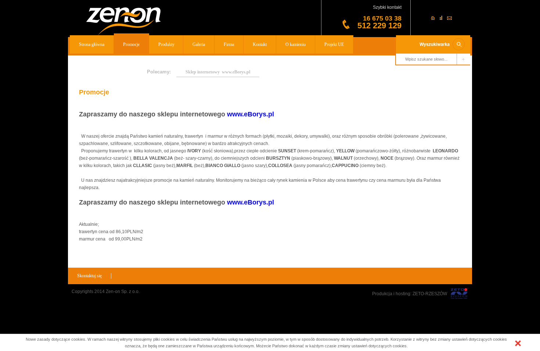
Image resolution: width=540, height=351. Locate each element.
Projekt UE (334, 44)
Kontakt (260, 44)
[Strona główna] (123, 21)
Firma (229, 44)
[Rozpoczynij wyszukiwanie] (463, 59)
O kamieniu (295, 44)
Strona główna (91, 44)
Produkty (166, 44)
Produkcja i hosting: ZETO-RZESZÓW (409, 293)
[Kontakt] (449, 18)
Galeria (198, 44)
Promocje (131, 44)
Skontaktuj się (89, 275)
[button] (518, 343)
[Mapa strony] (441, 18)
